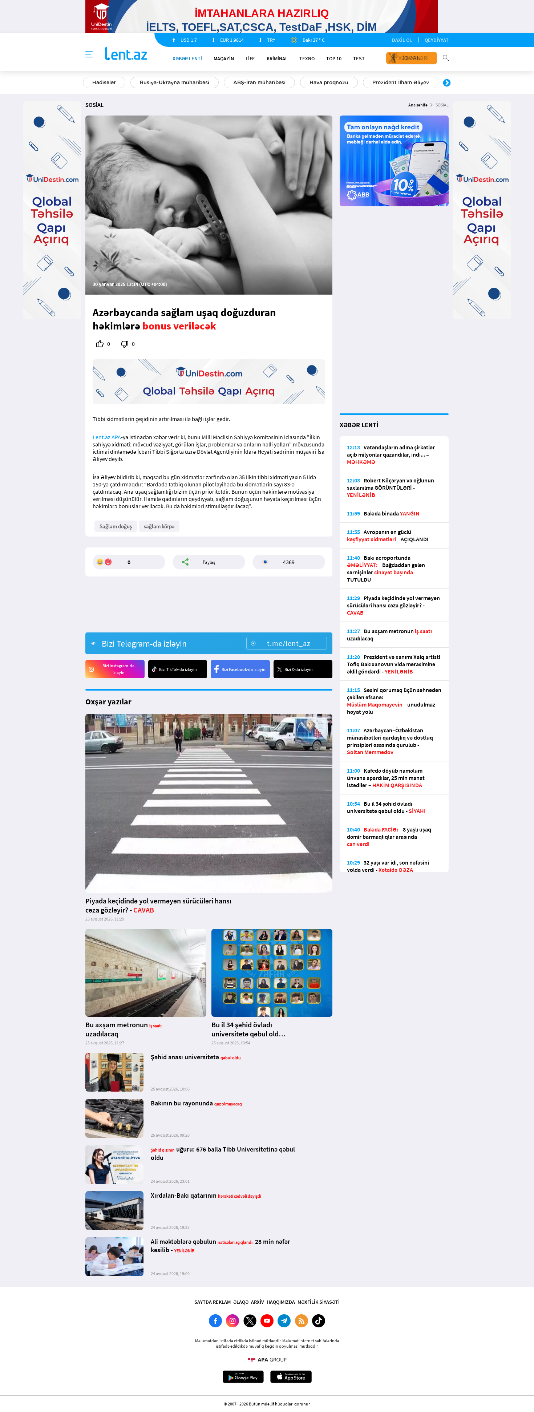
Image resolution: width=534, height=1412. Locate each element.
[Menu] (89, 54)
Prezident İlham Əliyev (400, 82)
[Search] (446, 57)
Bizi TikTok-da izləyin (178, 669)
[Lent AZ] (126, 54)
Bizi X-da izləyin (298, 669)
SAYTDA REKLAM (212, 1302)
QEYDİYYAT (437, 40)
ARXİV (257, 1302)
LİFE (250, 58)
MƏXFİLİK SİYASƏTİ (319, 1302)
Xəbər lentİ (187, 58)
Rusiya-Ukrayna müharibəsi (174, 82)
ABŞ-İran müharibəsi (259, 82)
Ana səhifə (418, 105)
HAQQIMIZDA (281, 1302)
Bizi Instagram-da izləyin (118, 669)
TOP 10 (333, 58)
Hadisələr (104, 82)
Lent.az (101, 437)
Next (446, 83)
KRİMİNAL (277, 58)
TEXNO (307, 58)
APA (116, 437)
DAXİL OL (402, 40)
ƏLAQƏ (240, 1302)
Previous (87, 83)
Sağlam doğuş (116, 526)
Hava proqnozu (329, 82)
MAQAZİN (224, 58)
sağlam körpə (159, 526)
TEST (359, 58)
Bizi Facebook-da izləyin (244, 669)
